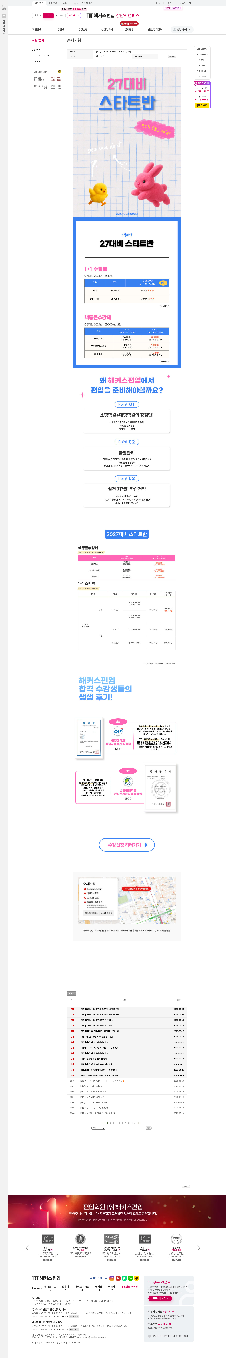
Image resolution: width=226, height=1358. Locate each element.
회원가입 (169, 3)
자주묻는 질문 (202, 71)
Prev (27, 1248)
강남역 (48, 15)
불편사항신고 (100, 1278)
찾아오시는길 (50, 1288)
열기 (4, 21)
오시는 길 (202, 77)
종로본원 (59, 15)
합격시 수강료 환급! (74, 9)
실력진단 (129, 29)
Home (36, 1288)
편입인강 (73, 15)
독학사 (65, 3)
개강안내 (60, 29)
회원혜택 (202, 60)
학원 (36, 15)
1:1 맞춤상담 (202, 49)
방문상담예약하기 (41, 72)
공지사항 (202, 65)
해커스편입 (39, 3)
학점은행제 (53, 3)
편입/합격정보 (155, 29)
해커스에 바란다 (185, 3)
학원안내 (37, 29)
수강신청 (83, 29)
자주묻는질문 (38, 62)
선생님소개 (107, 29)
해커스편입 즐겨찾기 (84, 3)
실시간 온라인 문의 (40, 56)
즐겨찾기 (98, 1288)
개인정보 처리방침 (129, 1288)
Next (198, 1248)
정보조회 (82, 1335)
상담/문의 (182, 29)
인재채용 (65, 1288)
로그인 (158, 3)
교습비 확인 (73, 1317)
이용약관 (111, 1288)
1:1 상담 (36, 50)
